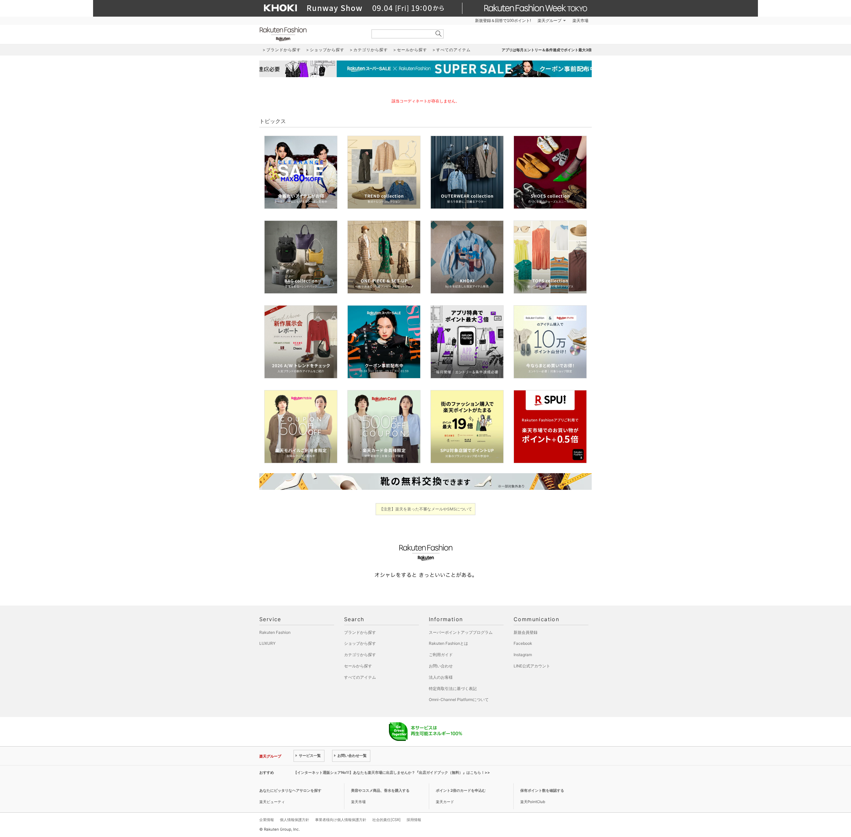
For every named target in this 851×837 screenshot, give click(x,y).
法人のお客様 (441, 677)
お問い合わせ (441, 665)
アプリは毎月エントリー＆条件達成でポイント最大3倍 (547, 50)
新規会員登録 (526, 632)
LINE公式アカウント (532, 665)
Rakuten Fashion (310, 34)
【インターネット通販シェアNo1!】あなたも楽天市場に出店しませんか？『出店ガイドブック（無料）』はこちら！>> (392, 772)
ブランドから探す (360, 632)
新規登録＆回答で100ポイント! (503, 20)
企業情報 (266, 819)
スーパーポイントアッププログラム (461, 632)
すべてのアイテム (360, 677)
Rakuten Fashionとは (448, 643)
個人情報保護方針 (294, 819)
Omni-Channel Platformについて (459, 699)
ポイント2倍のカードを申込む (461, 790)
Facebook (523, 643)
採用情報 (414, 819)
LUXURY (267, 643)
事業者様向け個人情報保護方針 (340, 819)
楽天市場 (580, 20)
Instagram (523, 654)
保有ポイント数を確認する (542, 790)
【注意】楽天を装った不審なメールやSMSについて (425, 508)
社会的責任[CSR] (386, 819)
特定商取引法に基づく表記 (453, 688)
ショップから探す (360, 643)
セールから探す (358, 665)
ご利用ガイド (441, 654)
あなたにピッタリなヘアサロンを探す (290, 790)
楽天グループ (549, 20)
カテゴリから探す (360, 654)
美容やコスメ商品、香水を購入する (380, 790)
